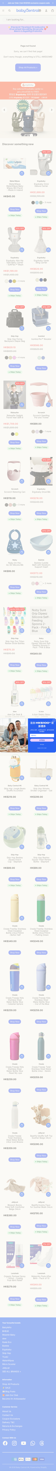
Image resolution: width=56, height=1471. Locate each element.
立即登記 (42, 740)
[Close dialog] (54, 720)
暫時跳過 (42, 744)
